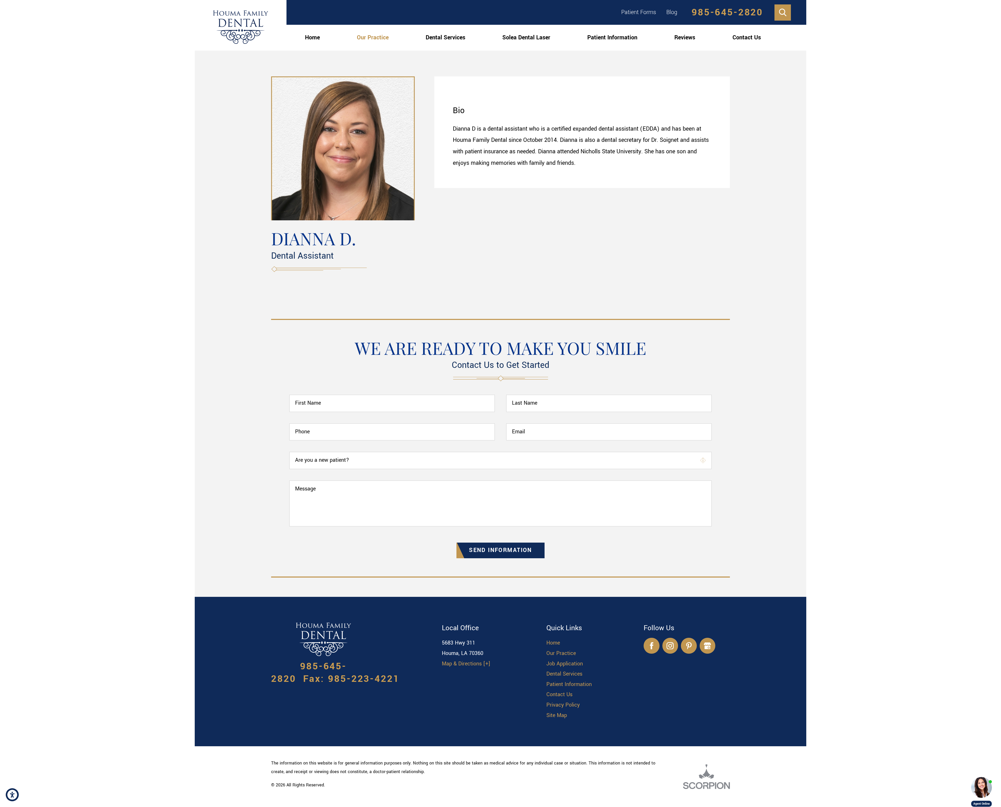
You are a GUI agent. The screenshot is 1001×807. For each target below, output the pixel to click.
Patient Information (612, 37)
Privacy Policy (563, 705)
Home (312, 37)
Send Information (500, 550)
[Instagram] (670, 646)
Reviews (684, 37)
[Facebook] (652, 646)
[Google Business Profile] (708, 646)
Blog (671, 12)
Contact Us (747, 37)
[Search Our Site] (782, 12)
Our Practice (373, 37)
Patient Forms (638, 12)
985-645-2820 (727, 13)
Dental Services (445, 37)
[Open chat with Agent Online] (981, 787)
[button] (12, 794)
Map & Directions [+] (466, 664)
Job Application (564, 664)
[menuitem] (312, 38)
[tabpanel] (582, 137)
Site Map (556, 715)
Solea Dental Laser (526, 37)
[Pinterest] (689, 646)
